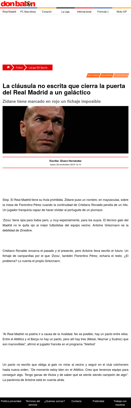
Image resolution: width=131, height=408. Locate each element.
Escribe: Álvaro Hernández (65, 161)
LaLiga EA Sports (38, 67)
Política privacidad (11, 401)
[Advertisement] (66, 40)
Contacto (76, 401)
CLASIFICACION (121, 75)
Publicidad (98, 401)
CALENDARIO (106, 75)
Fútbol (19, 67)
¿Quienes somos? (54, 401)
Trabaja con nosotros (120, 402)
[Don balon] (61, 3)
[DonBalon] (7, 67)
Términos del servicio (33, 402)
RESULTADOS (93, 75)
